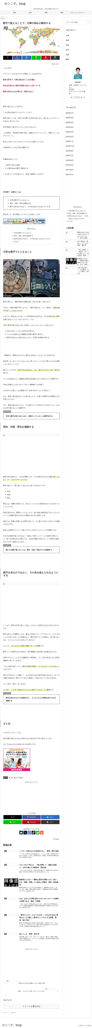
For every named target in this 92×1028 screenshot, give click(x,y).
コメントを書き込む (31, 1006)
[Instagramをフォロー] (29, 832)
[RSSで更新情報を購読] (42, 832)
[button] (55, 58)
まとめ (16, 241)
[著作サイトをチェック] (21, 832)
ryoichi (36, 73)
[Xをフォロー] (25, 832)
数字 (17, 777)
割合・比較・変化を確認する (23, 236)
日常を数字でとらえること (22, 233)
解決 (22, 777)
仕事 (6, 777)
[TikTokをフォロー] (33, 832)
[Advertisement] (31, 796)
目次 (29, 228)
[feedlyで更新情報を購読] (37, 832)
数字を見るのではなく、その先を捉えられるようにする (32, 239)
